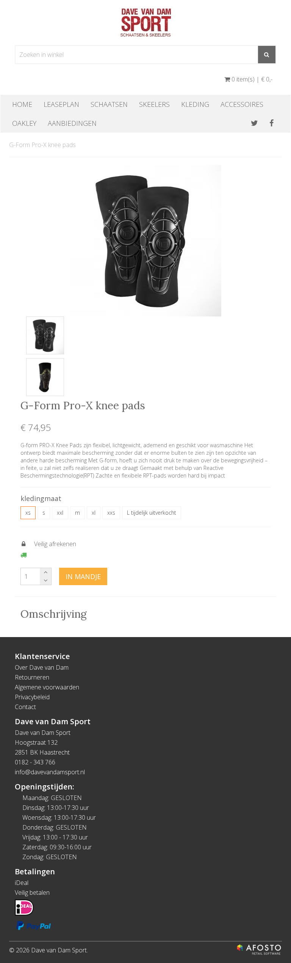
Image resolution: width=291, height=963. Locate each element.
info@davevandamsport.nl (50, 772)
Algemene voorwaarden (47, 687)
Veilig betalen (32, 892)
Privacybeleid (32, 697)
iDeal (21, 882)
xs (28, 512)
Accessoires (242, 104)
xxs (111, 512)
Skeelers (154, 104)
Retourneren (32, 677)
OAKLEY (24, 123)
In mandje (83, 576)
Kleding (195, 104)
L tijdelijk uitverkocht (151, 512)
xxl (60, 512)
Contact (25, 707)
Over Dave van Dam (42, 667)
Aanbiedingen (72, 123)
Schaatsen (109, 104)
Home (22, 104)
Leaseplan (61, 104)
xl (93, 512)
